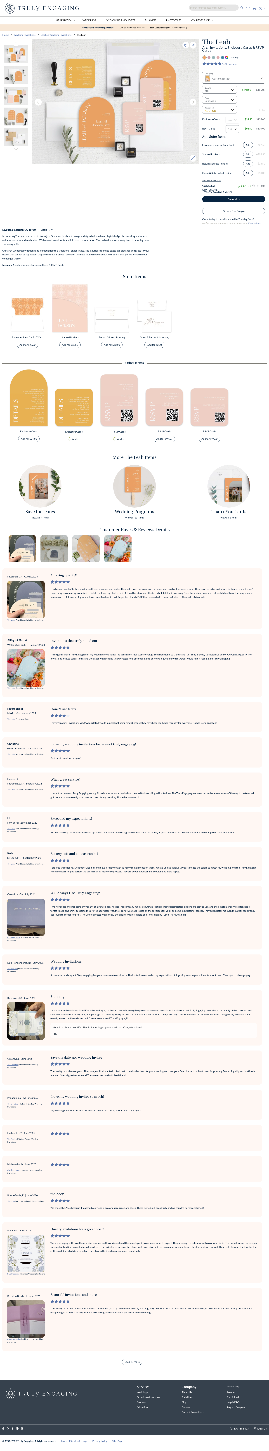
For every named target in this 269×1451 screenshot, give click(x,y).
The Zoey (11, 1201)
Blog (184, 1402)
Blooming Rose (13, 937)
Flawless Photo (13, 1170)
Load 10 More (132, 1361)
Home (5, 34)
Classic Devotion (14, 1339)
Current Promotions (192, 1412)
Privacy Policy (99, 1440)
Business (150, 20)
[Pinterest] (18, 1428)
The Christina (12, 1104)
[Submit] (242, 8)
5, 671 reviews (229, 64)
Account (231, 1392)
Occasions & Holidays (120, 20)
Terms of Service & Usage (74, 1440)
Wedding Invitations (25, 34)
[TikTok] (4, 1428)
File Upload (233, 1397)
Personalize (233, 199)
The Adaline (12, 968)
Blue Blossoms (13, 1274)
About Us (187, 1392)
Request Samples (236, 1407)
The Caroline (12, 1064)
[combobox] (217, 8)
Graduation (64, 20)
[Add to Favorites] (185, 45)
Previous (16, 42)
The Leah (11, 620)
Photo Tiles (173, 20)
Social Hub (187, 1397)
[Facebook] (14, 1428)
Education (142, 1407)
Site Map (117, 1440)
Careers (186, 1407)
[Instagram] (23, 1428)
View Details (254, 222)
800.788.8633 (241, 1428)
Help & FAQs (233, 1402)
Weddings (89, 20)
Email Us (262, 1428)
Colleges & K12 (200, 20)
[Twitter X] (9, 1428)
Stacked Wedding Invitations (56, 34)
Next (16, 149)
